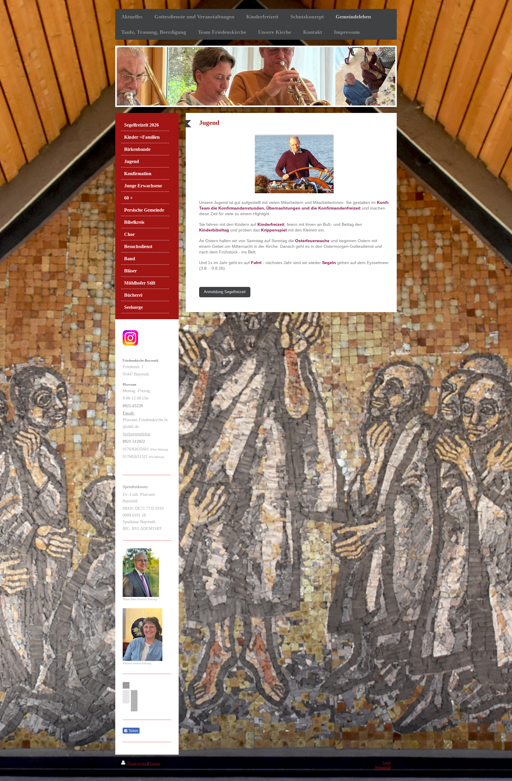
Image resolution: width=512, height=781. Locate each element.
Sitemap (154, 764)
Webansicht (383, 767)
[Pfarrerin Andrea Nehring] (142, 634)
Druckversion (137, 764)
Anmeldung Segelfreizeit (225, 292)
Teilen (133, 731)
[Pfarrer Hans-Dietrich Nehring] (141, 572)
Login (387, 763)
